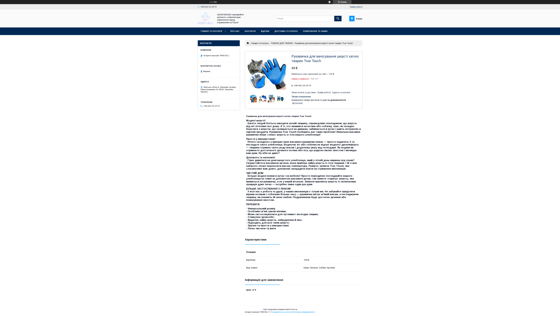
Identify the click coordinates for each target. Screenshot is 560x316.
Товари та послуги (211, 31)
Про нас (234, 31)
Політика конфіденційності (304, 312)
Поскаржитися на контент (281, 312)
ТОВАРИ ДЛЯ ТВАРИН (282, 43)
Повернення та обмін (315, 31)
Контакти (250, 31)
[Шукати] (338, 18)
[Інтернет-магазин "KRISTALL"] (206, 23)
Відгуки (265, 31)
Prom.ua (293, 309)
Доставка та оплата (286, 31)
